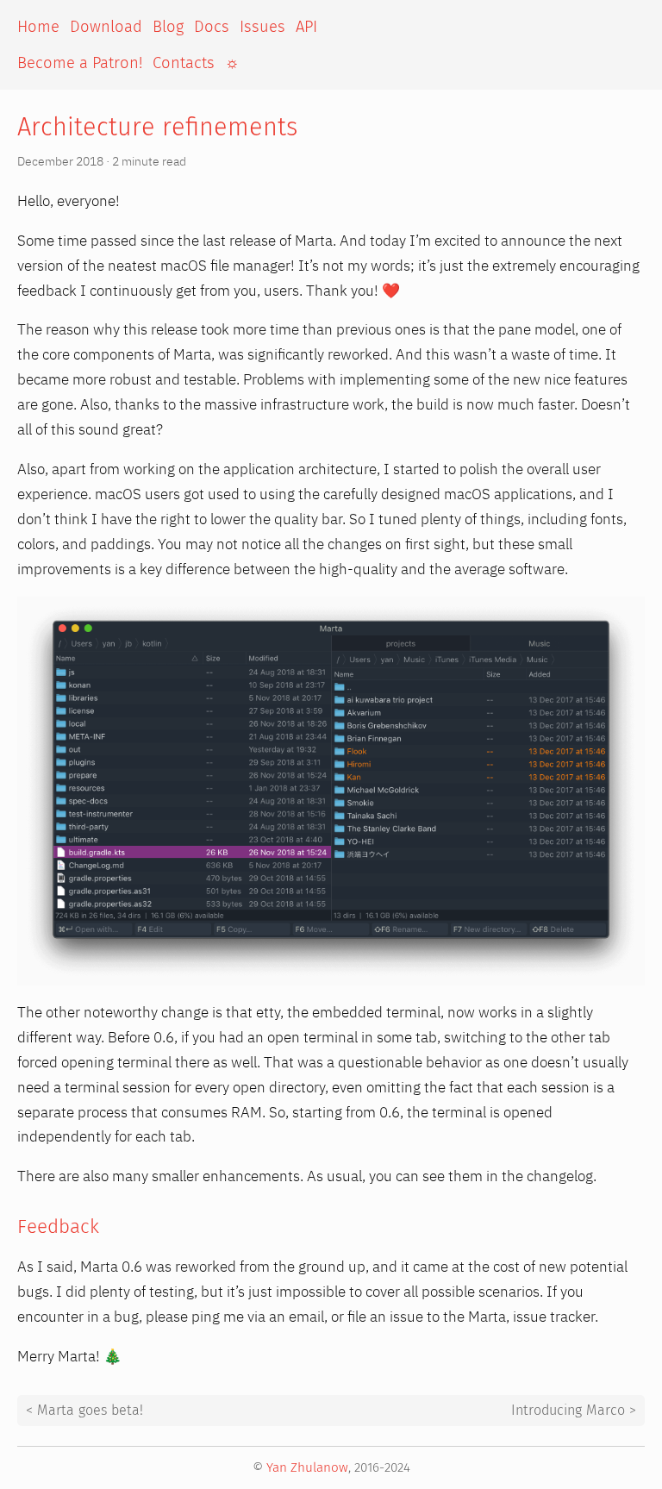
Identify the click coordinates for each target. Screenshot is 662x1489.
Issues (262, 26)
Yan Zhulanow (307, 1467)
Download (106, 26)
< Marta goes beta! (84, 1410)
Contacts (184, 62)
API (306, 26)
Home (38, 26)
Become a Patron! (79, 62)
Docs (211, 26)
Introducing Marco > (573, 1410)
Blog (168, 26)
